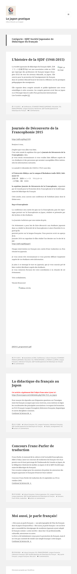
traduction (23, 498)
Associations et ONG (29, 358)
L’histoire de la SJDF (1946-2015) (38, 59)
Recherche (37, 108)
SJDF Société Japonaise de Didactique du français (47, 362)
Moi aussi (33, 556)
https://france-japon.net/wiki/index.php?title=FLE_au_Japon (34, 395)
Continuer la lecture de (22, 413)
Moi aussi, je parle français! (34, 516)
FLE (60, 106)
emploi (48, 426)
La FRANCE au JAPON (51, 360)
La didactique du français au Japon (35, 383)
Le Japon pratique (18, 18)
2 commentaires (44, 556)
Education (55, 106)
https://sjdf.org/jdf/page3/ (21, 244)
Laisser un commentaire (21, 428)
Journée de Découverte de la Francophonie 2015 (35, 130)
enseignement (55, 426)
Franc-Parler (15, 498)
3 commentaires (34, 110)
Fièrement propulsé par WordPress (23, 570)
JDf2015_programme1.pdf (21, 347)
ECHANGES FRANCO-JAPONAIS (41, 106)
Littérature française (24, 362)
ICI (29, 95)
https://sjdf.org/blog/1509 (21, 139)
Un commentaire (19, 364)
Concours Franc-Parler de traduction (33, 448)
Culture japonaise (40, 494)
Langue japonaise (17, 496)
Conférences (27, 106)
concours (60, 496)
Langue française (28, 108)
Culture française (51, 358)
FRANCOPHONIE (17, 108)
